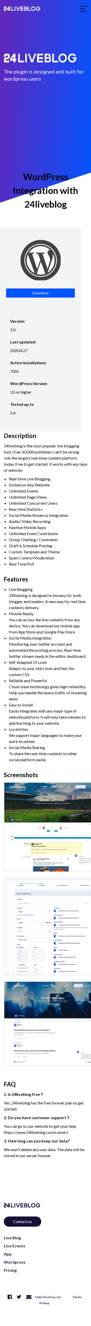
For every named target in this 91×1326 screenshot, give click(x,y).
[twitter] (19, 1296)
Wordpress (15, 1262)
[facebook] (10, 1296)
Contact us (22, 1221)
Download (41, 293)
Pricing (10, 1270)
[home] (22, 8)
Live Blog (12, 1237)
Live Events (14, 1245)
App (8, 1253)
